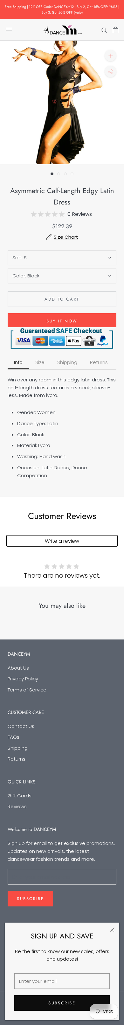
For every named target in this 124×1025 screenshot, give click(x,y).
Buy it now (62, 321)
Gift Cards (19, 795)
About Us (18, 668)
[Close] (112, 929)
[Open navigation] (9, 29)
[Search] (104, 29)
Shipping (18, 748)
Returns (16, 759)
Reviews (17, 806)
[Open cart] (115, 30)
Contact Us (21, 726)
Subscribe (61, 1003)
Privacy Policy (23, 678)
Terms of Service (27, 689)
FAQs (13, 737)
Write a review (62, 541)
